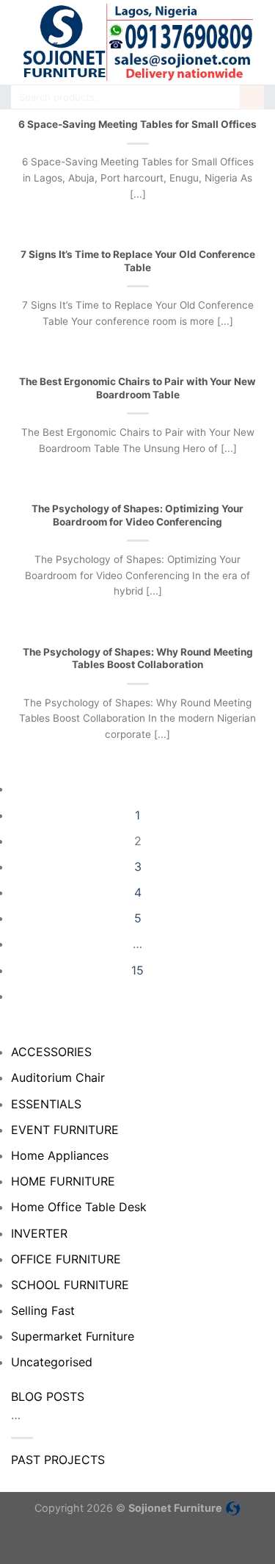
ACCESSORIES (51, 1051)
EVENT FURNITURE (65, 1129)
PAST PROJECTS (58, 1459)
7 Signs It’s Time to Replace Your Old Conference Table (138, 260)
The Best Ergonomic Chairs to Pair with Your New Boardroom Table (137, 388)
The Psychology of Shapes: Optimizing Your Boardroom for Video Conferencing (137, 515)
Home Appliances (60, 1155)
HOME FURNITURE (63, 1181)
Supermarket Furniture (72, 1336)
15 (137, 970)
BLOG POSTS (47, 1396)
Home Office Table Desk (79, 1206)
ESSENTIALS (46, 1104)
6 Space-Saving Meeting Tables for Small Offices (137, 124)
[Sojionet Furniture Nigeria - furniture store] (137, 42)
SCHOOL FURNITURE (70, 1284)
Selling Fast (43, 1310)
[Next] (137, 996)
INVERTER (39, 1233)
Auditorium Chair (58, 1077)
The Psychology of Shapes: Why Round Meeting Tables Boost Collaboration (138, 658)
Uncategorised (51, 1362)
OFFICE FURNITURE (66, 1259)
